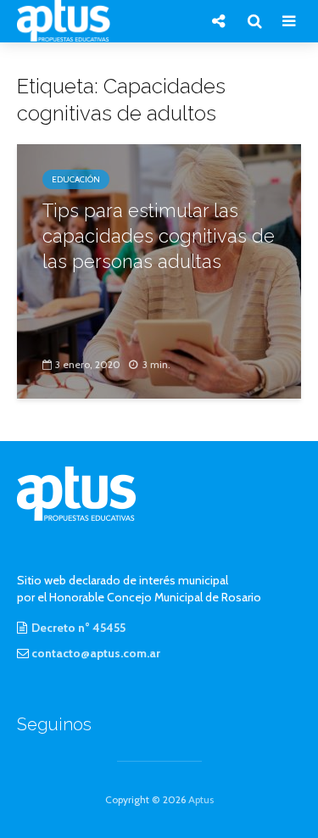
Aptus (201, 799)
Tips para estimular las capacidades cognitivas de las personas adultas (158, 235)
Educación (76, 179)
